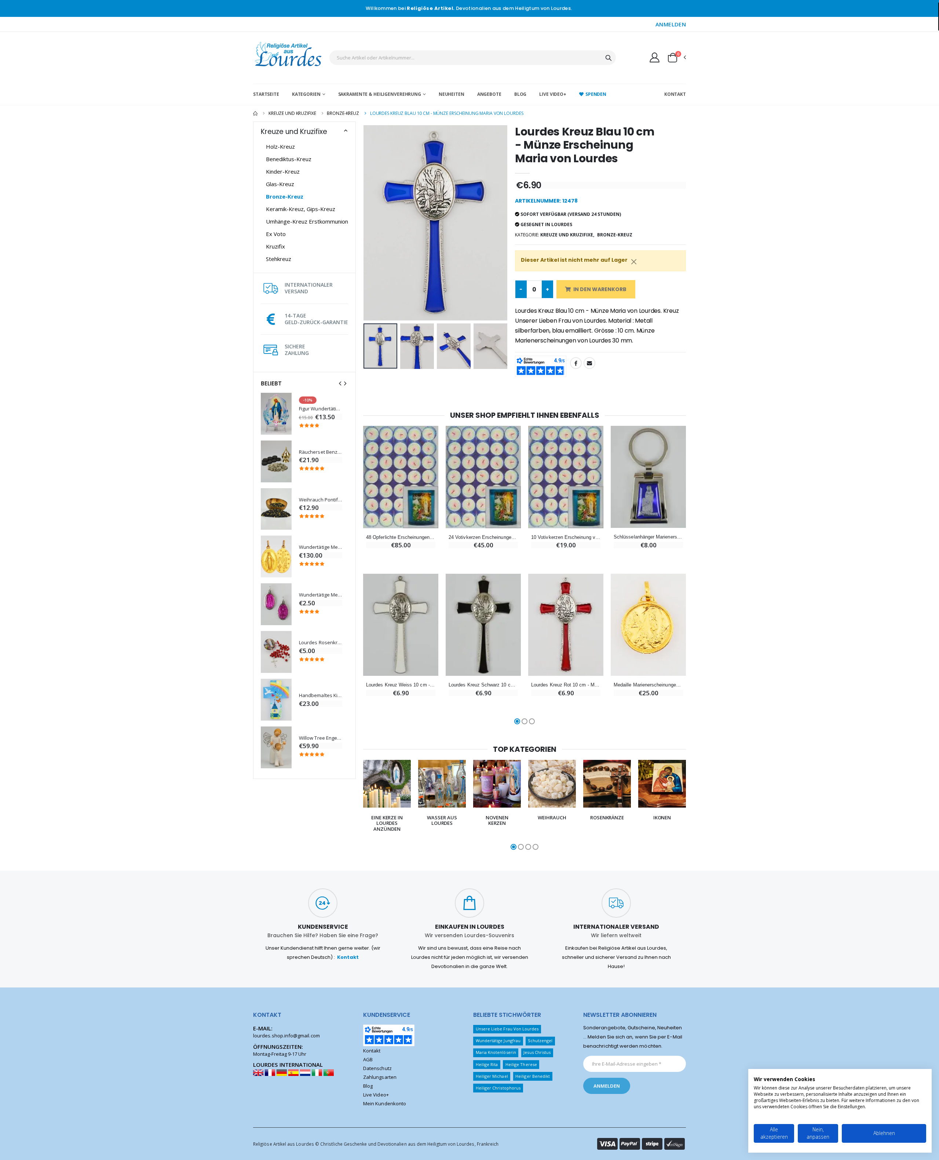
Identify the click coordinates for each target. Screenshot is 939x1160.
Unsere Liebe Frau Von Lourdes (507, 1029)
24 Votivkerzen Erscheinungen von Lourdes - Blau (483, 537)
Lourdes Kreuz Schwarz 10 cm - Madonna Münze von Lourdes (483, 685)
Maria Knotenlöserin (496, 1052)
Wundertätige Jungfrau (498, 1040)
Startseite (266, 94)
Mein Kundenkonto (384, 1103)
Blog (520, 94)
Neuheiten (451, 94)
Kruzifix (275, 246)
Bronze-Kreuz (343, 113)
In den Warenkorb (599, 289)
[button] (676, 58)
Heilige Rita (487, 1064)
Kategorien (306, 94)
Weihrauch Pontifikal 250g (320, 500)
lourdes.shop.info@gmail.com (286, 1035)
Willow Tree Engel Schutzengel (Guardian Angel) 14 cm (320, 738)
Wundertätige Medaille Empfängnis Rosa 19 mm (320, 595)
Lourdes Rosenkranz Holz (320, 642)
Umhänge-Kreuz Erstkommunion (307, 221)
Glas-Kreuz (280, 184)
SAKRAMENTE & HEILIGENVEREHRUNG (379, 94)
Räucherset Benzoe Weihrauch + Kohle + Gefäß (320, 452)
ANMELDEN (670, 24)
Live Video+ (552, 94)
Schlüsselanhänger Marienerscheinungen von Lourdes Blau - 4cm (648, 537)
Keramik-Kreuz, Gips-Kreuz (300, 209)
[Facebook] (576, 363)
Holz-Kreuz (280, 146)
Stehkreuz (278, 258)
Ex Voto (276, 234)
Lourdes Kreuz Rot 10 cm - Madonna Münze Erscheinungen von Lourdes (565, 685)
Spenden (595, 94)
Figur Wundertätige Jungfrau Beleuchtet (320, 409)
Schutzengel (540, 1040)
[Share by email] (589, 363)
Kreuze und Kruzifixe (292, 113)
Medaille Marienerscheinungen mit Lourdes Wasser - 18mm (648, 685)
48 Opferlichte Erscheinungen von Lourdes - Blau (400, 537)
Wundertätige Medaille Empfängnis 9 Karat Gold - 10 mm (320, 547)
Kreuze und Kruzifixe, (567, 235)
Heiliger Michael (492, 1076)
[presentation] (340, 383)
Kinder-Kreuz (283, 171)
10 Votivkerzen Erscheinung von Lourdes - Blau (565, 537)
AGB (368, 1059)
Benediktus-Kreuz (288, 159)
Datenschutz (377, 1068)
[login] (655, 57)
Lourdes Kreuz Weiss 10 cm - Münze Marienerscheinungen (400, 685)
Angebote (489, 94)
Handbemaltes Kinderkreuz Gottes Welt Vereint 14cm (320, 695)
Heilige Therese (521, 1064)
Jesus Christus (537, 1052)
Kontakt (675, 94)
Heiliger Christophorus (498, 1088)
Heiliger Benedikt (532, 1076)
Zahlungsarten (380, 1077)
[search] (608, 57)
